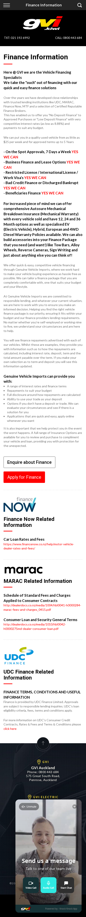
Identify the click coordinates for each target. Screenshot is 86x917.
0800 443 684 (72, 38)
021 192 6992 (20, 38)
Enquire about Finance (29, 462)
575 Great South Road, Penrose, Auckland (43, 778)
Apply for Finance (24, 477)
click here (10, 728)
